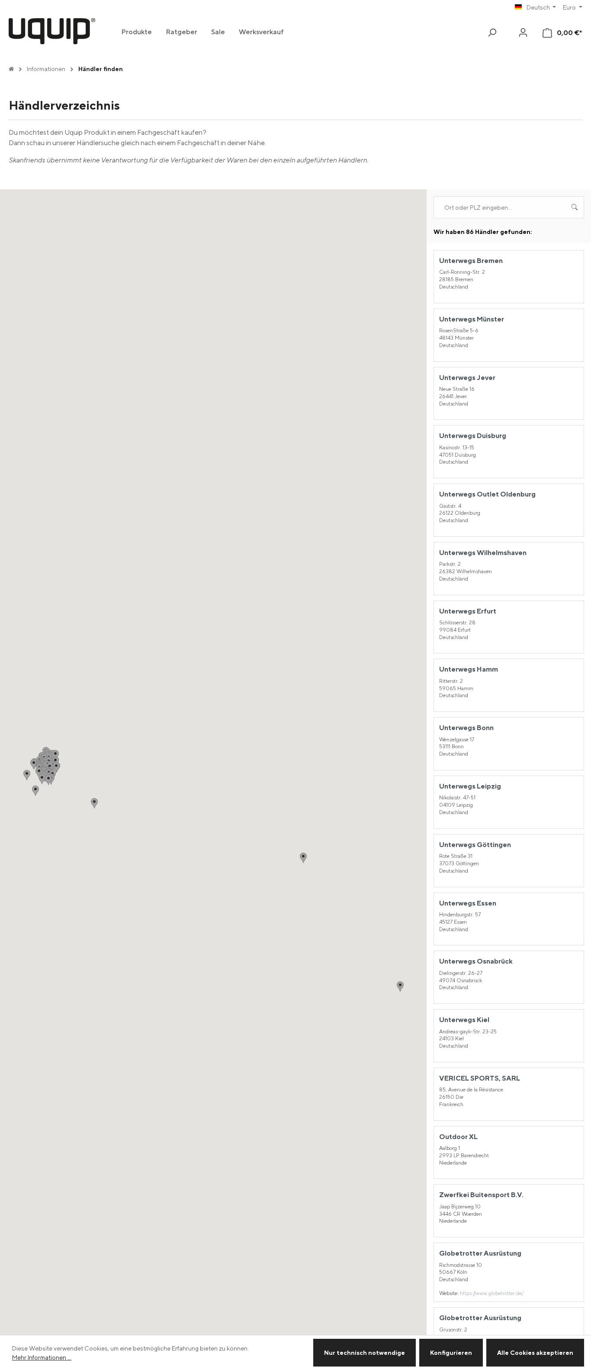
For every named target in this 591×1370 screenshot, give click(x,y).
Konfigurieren (451, 1352)
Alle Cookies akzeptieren (535, 1352)
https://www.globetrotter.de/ (492, 1293)
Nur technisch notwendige (364, 1352)
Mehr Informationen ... (41, 1357)
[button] (35, 791)
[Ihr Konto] (523, 32)
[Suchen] (491, 32)
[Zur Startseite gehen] (52, 31)
